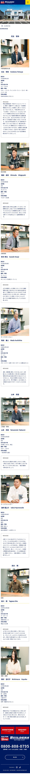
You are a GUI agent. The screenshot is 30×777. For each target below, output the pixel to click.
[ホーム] (2, 26)
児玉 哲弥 (15, 36)
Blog (15, 757)
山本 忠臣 (15, 394)
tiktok (20, 767)
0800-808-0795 (15, 746)
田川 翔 (15, 565)
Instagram (17, 767)
